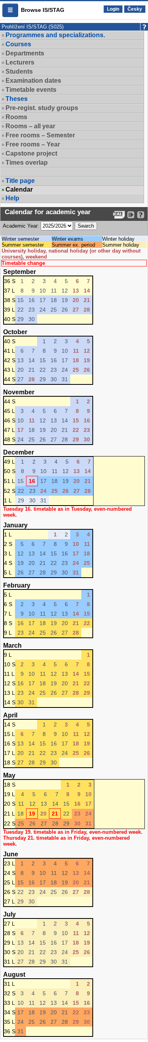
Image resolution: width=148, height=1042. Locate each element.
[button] (10, 10)
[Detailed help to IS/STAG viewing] (141, 215)
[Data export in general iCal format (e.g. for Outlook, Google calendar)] (119, 215)
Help (12, 198)
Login (113, 9)
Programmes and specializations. (55, 35)
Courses (18, 44)
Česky (134, 9)
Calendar (19, 189)
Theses (17, 98)
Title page (20, 180)
